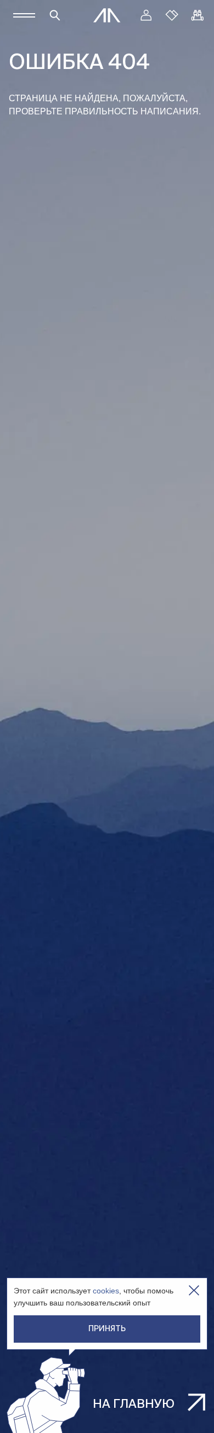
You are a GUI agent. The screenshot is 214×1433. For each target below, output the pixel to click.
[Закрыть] (194, 1290)
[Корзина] (198, 15)
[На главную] (107, 15)
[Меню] (24, 16)
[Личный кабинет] (146, 15)
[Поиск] (55, 15)
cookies (106, 1290)
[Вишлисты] (172, 15)
